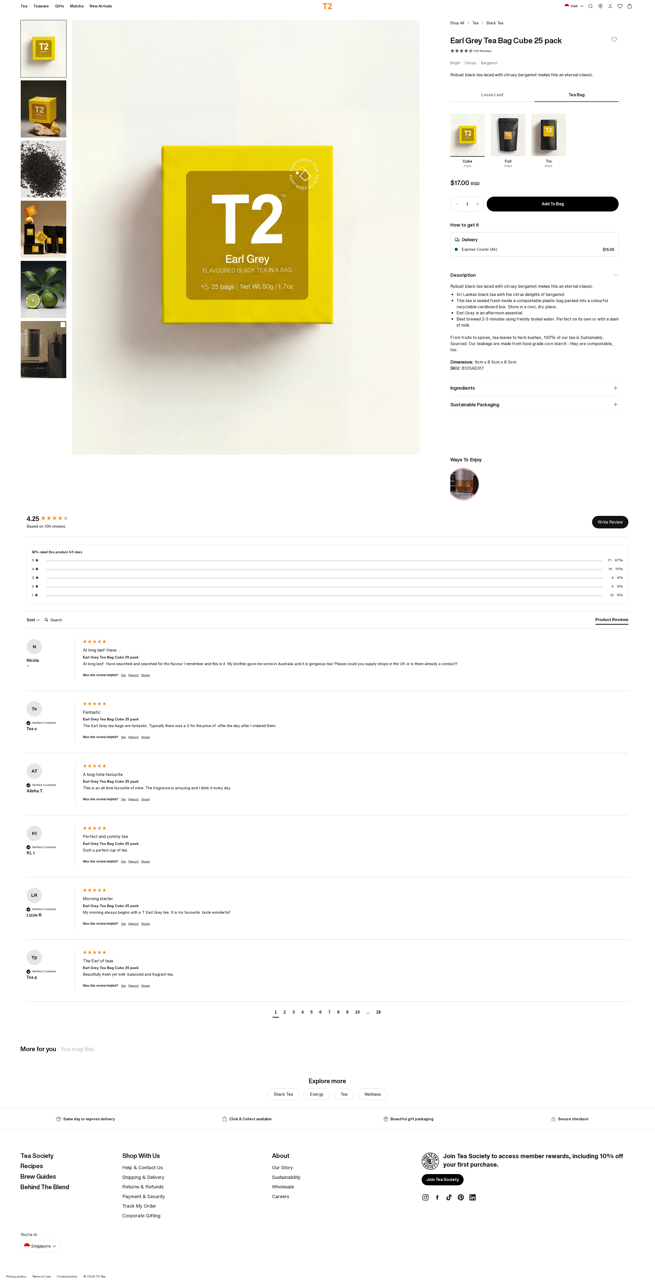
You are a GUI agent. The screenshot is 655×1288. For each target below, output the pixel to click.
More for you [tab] (38, 1049)
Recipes (31, 1165)
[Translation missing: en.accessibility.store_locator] (600, 6)
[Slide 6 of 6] (43, 349)
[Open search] (590, 6)
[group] (53, 518)
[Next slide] (409, 237)
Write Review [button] (610, 522)
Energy (317, 1094)
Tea (475, 23)
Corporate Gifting (141, 1215)
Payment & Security (143, 1196)
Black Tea (495, 23)
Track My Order (139, 1205)
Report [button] (133, 675)
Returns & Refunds (142, 1186)
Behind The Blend (44, 1186)
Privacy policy (16, 1276)
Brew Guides (38, 1176)
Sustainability (286, 1177)
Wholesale (283, 1186)
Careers (280, 1196)
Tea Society (36, 1155)
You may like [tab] (77, 1049)
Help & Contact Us (142, 1167)
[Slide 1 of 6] (43, 49)
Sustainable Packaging (474, 404)
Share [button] (145, 675)
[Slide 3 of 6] (43, 169)
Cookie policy (67, 1276)
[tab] (611, 621)
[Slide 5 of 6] (43, 289)
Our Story (282, 1167)
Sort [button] (31, 620)
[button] (471, 51)
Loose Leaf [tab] (492, 95)
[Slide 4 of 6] (43, 229)
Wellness (372, 1094)
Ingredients (462, 388)
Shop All (457, 23)
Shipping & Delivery (143, 1177)
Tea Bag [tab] (577, 95)
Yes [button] (123, 675)
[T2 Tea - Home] (328, 6)
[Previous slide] (82, 237)
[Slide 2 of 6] (43, 109)
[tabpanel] (534, 141)
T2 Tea (100, 1276)
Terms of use (41, 1276)
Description (463, 275)
